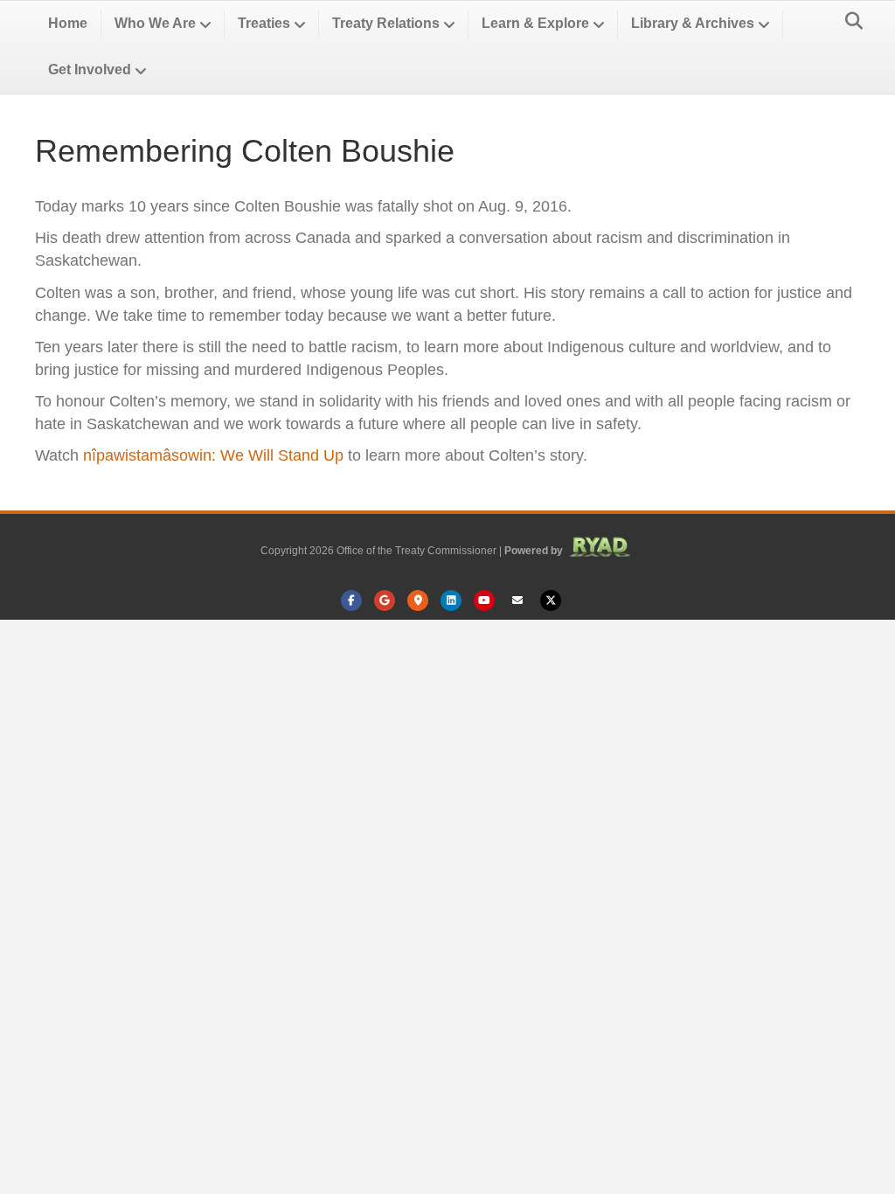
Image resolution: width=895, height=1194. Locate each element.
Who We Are (155, 23)
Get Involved (89, 69)
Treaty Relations (386, 23)
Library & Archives (692, 23)
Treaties (264, 23)
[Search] (849, 21)
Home (67, 23)
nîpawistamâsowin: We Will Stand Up (213, 455)
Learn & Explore (535, 23)
